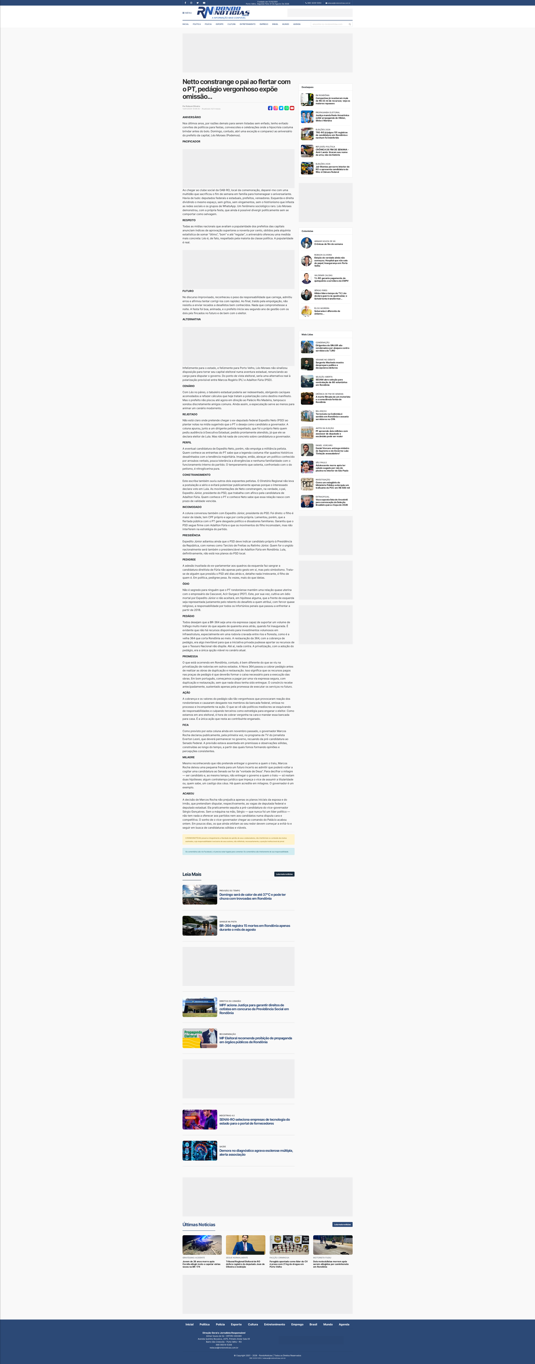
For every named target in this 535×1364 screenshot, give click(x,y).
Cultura (232, 24)
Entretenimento (248, 24)
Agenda (297, 24)
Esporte (219, 24)
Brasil (275, 24)
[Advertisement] (320, 13)
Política (197, 24)
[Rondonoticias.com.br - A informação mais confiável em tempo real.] (224, 13)
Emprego (264, 24)
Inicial (186, 24)
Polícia (208, 24)
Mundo (285, 24)
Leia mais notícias (284, 874)
